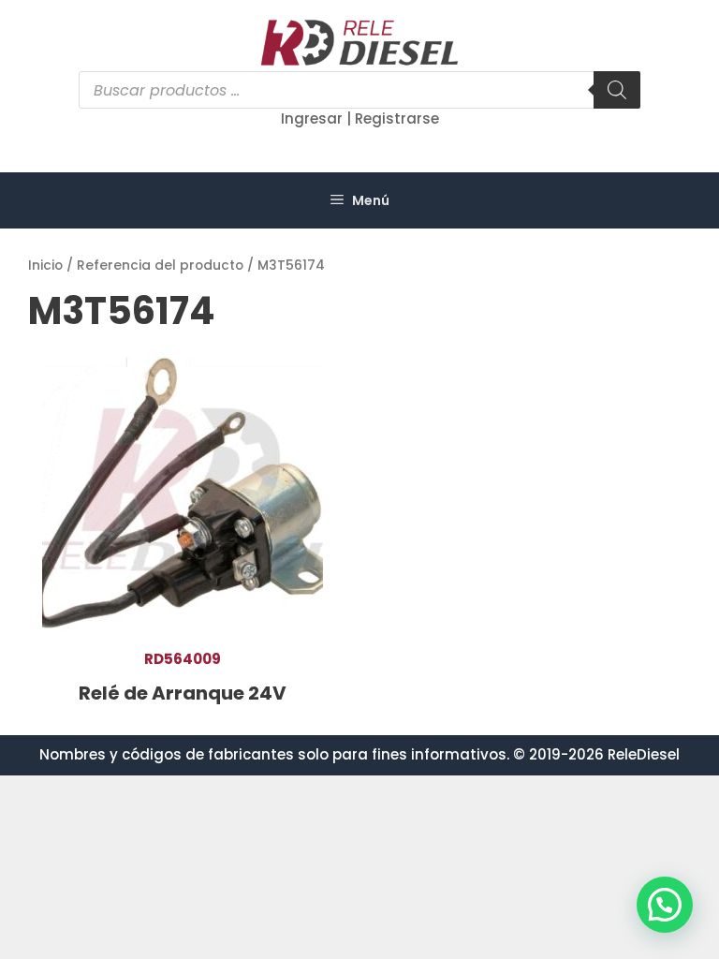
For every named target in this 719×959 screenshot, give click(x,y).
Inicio (45, 265)
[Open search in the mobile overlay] (359, 90)
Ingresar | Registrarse (360, 118)
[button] (665, 905)
